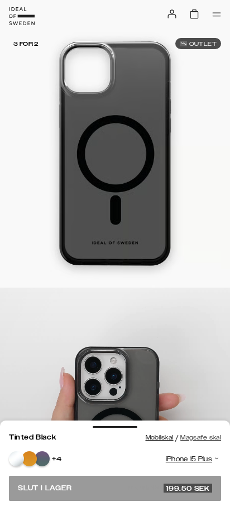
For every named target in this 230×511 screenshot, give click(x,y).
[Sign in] (172, 14)
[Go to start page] (22, 16)
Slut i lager (114, 488)
